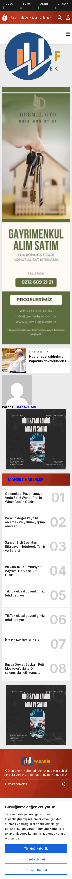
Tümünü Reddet (36, 870)
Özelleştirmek (36, 859)
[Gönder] (65, 784)
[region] (36, 839)
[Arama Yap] (58, 17)
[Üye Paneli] (66, 17)
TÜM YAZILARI (25, 407)
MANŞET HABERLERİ (26, 479)
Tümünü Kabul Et (36, 848)
